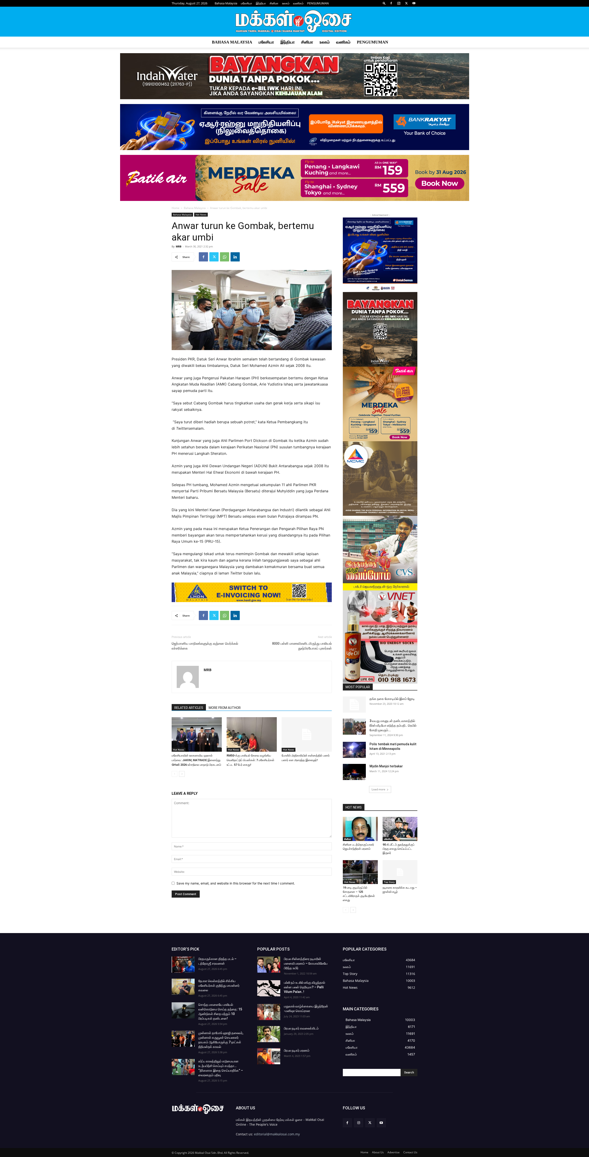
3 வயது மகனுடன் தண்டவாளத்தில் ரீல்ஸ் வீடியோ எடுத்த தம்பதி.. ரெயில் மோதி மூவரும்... (393, 725)
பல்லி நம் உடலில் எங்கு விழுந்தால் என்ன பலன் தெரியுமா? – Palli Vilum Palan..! (304, 987)
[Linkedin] (235, 256)
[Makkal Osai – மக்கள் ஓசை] (294, 22)
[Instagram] (398, 3)
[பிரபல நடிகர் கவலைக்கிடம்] (268, 1034)
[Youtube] (413, 3)
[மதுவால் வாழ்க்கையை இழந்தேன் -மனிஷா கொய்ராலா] (268, 1012)
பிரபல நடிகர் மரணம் (296, 1050)
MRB (178, 246)
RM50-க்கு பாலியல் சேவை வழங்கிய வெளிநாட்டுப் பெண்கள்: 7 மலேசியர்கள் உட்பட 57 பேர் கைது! (250, 760)
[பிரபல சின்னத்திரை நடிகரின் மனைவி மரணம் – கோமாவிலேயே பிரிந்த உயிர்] (268, 965)
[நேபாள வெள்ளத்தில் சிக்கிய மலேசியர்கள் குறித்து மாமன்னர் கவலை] (183, 987)
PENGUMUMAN (318, 3)
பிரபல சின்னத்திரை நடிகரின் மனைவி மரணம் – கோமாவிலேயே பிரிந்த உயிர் (306, 963)
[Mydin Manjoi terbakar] (354, 772)
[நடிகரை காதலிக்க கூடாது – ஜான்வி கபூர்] (400, 872)
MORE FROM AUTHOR (225, 708)
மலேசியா (246, 3)
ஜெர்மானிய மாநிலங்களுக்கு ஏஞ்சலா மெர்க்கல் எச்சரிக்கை (205, 645)
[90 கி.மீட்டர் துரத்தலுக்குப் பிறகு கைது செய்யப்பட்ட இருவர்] (400, 829)
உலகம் (285, 3)
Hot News (201, 214)
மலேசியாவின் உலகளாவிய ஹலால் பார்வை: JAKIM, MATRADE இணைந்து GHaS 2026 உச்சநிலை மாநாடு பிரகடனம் (196, 760)
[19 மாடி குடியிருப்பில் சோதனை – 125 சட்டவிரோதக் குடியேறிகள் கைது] (360, 872)
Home (175, 208)
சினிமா (274, 3)
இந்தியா (261, 3)
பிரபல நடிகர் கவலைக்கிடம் (301, 1028)
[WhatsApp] (224, 256)
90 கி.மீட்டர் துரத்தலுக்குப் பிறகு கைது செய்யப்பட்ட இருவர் (399, 849)
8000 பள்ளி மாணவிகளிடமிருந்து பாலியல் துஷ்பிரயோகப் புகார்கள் (302, 645)
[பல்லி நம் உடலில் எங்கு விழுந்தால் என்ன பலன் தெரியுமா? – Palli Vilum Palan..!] (268, 988)
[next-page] (182, 774)
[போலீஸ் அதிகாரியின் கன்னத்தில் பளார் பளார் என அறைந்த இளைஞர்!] (307, 734)
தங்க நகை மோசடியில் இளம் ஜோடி (392, 699)
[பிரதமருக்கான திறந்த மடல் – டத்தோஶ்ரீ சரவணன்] (183, 965)
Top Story (389, 882)
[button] (384, 3)
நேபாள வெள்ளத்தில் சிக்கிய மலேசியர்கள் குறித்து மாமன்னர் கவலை (219, 985)
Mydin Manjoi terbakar (386, 766)
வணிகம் (298, 3)
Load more (378, 789)
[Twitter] (406, 3)
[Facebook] (391, 3)
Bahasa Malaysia (226, 3)
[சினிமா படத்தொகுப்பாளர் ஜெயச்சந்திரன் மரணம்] (360, 829)
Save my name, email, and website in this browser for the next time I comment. (235, 883)
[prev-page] (174, 774)
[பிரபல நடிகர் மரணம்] (268, 1056)
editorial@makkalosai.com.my (277, 1134)
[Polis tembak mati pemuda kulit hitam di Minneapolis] (354, 750)
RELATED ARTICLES (188, 708)
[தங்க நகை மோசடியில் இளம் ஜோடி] (354, 704)
